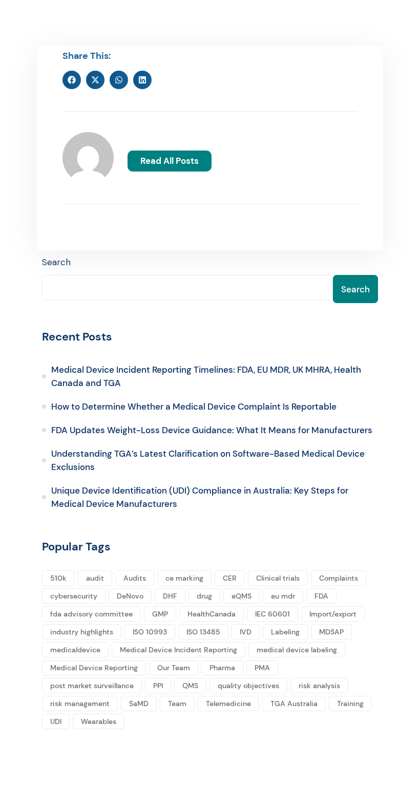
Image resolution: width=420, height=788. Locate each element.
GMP (160, 614)
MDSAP (331, 631)
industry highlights (81, 631)
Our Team (173, 667)
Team (177, 703)
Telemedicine (228, 703)
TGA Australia (294, 703)
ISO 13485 (203, 631)
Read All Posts (169, 160)
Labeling (285, 631)
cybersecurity (73, 596)
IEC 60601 (272, 614)
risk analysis (319, 685)
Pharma (222, 667)
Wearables (98, 721)
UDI (55, 721)
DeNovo (130, 596)
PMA (262, 667)
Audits (134, 578)
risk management (80, 703)
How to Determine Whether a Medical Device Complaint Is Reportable (194, 406)
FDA (321, 596)
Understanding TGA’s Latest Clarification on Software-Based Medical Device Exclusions (208, 460)
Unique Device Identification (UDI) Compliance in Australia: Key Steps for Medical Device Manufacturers (199, 497)
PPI (158, 685)
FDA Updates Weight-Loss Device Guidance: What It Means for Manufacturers (211, 430)
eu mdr (283, 596)
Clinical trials (278, 578)
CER (230, 578)
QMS (190, 685)
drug (204, 596)
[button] (71, 80)
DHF (170, 596)
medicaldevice (75, 649)
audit (95, 578)
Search (56, 262)
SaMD (139, 703)
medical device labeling (297, 649)
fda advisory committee (91, 614)
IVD (245, 631)
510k (58, 578)
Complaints (338, 578)
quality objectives (248, 685)
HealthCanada (211, 614)
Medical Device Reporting (94, 667)
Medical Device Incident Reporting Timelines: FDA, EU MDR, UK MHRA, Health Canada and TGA (206, 376)
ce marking (184, 578)
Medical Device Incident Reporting (178, 649)
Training (350, 703)
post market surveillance (92, 685)
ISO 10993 (150, 631)
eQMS (241, 596)
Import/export (332, 614)
